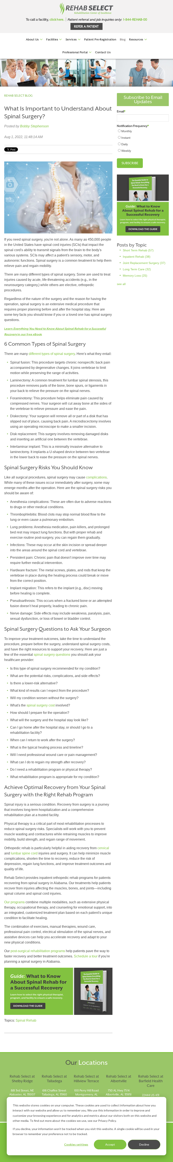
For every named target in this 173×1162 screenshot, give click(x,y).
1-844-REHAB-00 (135, 19)
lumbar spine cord (24, 853)
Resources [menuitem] (136, 39)
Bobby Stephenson (34, 126)
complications (96, 477)
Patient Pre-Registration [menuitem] (100, 39)
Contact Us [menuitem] (103, 52)
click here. (57, 19)
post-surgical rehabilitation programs (38, 951)
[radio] (143, 131)
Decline (144, 1144)
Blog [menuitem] (123, 39)
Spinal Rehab (26, 1020)
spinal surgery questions (52, 654)
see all (121, 284)
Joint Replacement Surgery (144, 263)
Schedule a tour (85, 956)
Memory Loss (135, 275)
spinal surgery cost (41, 705)
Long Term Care (137, 269)
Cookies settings (76, 1144)
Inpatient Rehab (136, 256)
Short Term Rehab (138, 250)
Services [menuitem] (71, 39)
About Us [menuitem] (32, 39)
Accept (110, 1144)
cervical (103, 848)
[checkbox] (143, 141)
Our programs (14, 902)
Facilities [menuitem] (52, 39)
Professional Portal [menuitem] (75, 52)
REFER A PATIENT (86, 26)
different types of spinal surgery (52, 354)
